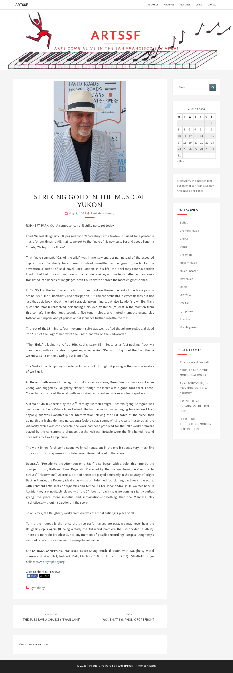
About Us (153, 4)
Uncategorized (189, 327)
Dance (183, 246)
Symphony (38, 588)
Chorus (184, 238)
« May (180, 161)
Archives (169, 4)
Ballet (184, 222)
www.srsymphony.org (50, 562)
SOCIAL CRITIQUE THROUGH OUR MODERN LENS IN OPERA (195, 424)
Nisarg (151, 665)
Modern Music (188, 262)
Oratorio (185, 295)
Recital (184, 303)
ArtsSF (21, 4)
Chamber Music (189, 230)
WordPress (125, 665)
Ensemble (186, 254)
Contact (213, 4)
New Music (186, 279)
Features (185, 4)
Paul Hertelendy (102, 213)
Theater (185, 319)
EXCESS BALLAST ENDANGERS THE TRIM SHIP (194, 406)
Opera (183, 287)
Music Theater (189, 271)
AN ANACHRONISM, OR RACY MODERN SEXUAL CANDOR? (194, 388)
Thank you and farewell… (196, 362)
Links (199, 4)
